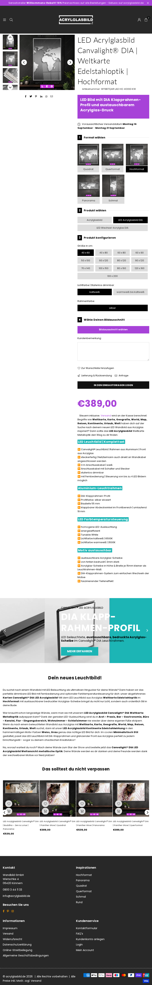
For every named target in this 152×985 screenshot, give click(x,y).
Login (79, 944)
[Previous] (24, 62)
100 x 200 (112, 276)
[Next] (70, 62)
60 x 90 (140, 252)
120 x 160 (139, 268)
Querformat (112, 169)
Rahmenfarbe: (86, 301)
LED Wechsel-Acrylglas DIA (112, 228)
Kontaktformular (86, 928)
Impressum (10, 928)
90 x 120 (139, 260)
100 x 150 (103, 268)
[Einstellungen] (139, 19)
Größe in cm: (85, 246)
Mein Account (85, 950)
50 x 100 (85, 260)
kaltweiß (95, 292)
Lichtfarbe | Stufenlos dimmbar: (96, 285)
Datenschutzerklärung (17, 944)
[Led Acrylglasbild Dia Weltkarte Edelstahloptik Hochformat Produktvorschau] (10, 42)
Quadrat (88, 169)
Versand (106, 415)
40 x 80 (103, 252)
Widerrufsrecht (12, 939)
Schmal (113, 200)
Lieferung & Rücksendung (96, 375)
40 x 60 (85, 252)
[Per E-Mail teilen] (51, 97)
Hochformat (137, 169)
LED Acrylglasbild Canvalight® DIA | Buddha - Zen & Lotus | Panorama (21, 825)
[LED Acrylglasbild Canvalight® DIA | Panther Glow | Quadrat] (58, 798)
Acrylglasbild (94, 220)
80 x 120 (121, 260)
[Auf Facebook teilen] (25, 97)
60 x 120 (103, 260)
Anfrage (123, 375)
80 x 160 (121, 268)
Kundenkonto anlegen (90, 939)
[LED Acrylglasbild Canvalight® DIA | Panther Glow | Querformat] (131, 798)
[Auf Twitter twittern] (30, 97)
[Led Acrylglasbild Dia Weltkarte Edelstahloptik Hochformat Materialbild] (10, 75)
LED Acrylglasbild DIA (130, 220)
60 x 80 (122, 252)
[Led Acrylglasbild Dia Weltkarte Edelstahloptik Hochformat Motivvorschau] (10, 58)
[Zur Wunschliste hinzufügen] (8, 803)
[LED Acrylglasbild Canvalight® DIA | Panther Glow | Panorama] (94, 798)
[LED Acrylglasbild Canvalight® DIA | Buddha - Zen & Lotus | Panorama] (21, 798)
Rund (79, 902)
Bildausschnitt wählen (113, 329)
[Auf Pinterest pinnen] (36, 97)
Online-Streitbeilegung (17, 950)
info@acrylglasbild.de (16, 896)
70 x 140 (85, 268)
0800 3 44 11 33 (12, 889)
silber (112, 308)
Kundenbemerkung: (89, 338)
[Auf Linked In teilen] (41, 97)
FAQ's (79, 933)
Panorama (88, 200)
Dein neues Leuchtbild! (75, 678)
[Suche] (11, 19)
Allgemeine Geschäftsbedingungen (26, 955)
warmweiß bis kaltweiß (130, 292)
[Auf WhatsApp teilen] (46, 97)
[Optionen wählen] (8, 811)
